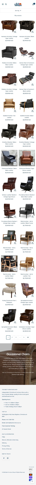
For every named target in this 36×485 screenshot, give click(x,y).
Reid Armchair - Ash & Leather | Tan (27, 275)
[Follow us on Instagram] (8, 458)
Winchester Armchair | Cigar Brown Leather (26, 328)
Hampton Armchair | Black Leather (26, 37)
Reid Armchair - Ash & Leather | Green (9, 248)
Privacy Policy (6, 446)
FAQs (3, 437)
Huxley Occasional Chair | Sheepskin (9, 301)
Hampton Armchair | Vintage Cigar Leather (9, 37)
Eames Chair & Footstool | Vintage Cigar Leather (27, 63)
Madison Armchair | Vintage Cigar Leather (9, 90)
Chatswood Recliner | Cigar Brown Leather (26, 169)
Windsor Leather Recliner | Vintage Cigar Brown (9, 195)
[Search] (6, 4)
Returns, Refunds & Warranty (10, 440)
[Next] (28, 337)
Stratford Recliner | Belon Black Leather (9, 143)
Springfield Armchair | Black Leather (9, 328)
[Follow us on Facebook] (4, 458)
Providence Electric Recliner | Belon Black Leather (27, 195)
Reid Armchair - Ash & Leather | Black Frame (27, 222)
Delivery (4, 443)
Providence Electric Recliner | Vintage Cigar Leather (9, 222)
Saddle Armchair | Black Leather (26, 116)
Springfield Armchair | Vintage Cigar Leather (27, 301)
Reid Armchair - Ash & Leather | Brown (27, 248)
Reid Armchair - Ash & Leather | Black (9, 275)
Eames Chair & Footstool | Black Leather (27, 90)
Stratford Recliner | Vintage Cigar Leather (26, 143)
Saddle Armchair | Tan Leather (9, 116)
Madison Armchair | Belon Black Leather (9, 63)
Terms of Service (6, 449)
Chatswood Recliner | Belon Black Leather (9, 169)
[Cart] (33, 4)
